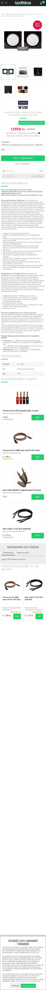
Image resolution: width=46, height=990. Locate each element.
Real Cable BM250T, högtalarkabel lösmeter (22, 490)
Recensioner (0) (8, 553)
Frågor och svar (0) (23, 553)
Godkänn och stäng (28, 986)
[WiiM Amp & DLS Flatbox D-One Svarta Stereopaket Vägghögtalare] (23, 62)
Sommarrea (17, 14)
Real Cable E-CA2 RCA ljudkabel (17, 529)
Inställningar (15, 986)
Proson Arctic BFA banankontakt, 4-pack (20, 410)
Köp (38, 457)
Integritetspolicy (35, 981)
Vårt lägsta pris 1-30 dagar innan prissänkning (22, 133)
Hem (2, 14)
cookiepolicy (35, 952)
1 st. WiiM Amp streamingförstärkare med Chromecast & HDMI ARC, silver (23, 347)
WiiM (23, 107)
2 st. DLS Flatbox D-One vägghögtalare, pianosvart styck (22, 350)
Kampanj (8, 14)
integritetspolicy (26, 976)
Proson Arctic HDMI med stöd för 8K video (21, 450)
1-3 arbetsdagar (37, 176)
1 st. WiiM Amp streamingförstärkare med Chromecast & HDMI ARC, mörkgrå (22, 341)
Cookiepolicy (23, 981)
